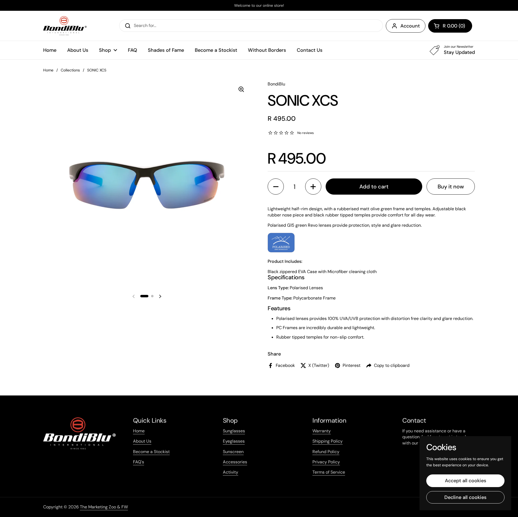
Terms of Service (328, 472)
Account (410, 26)
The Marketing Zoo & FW (104, 507)
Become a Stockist (151, 451)
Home (48, 70)
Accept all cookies (465, 480)
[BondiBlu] (65, 25)
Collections (70, 70)
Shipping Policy (327, 441)
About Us (142, 441)
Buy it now (451, 186)
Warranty (321, 431)
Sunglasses (234, 431)
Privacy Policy (326, 462)
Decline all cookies (465, 497)
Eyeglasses (234, 441)
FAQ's (138, 462)
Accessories (235, 462)
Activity (230, 472)
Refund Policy (325, 451)
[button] (450, 26)
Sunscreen (233, 451)
